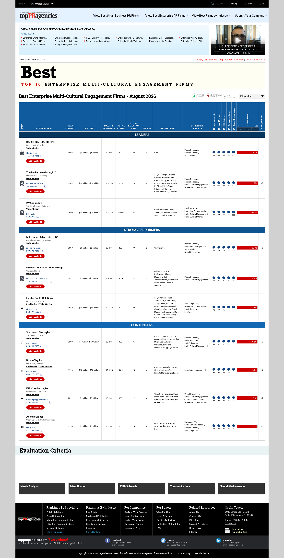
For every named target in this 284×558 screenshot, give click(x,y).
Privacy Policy (183, 553)
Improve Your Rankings (231, 59)
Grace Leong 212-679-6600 (32, 310)
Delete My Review (165, 520)
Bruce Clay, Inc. (34, 360)
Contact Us (195, 516)
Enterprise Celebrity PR (191, 41)
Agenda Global (34, 416)
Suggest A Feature (198, 524)
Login (262, 3)
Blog (234, 3)
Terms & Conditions (164, 553)
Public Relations (191, 150)
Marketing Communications (196, 187)
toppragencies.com (103, 553)
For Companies (135, 507)
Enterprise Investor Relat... (66, 38)
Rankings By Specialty (62, 507)
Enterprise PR (190, 422)
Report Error (195, 527)
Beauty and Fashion (96, 524)
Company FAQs (132, 527)
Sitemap (193, 531)
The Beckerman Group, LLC (41, 172)
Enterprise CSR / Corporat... (161, 38)
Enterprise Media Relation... (161, 41)
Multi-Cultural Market (193, 217)
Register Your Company (136, 512)
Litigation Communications (60, 524)
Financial (90, 527)
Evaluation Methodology (168, 524)
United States (42, 3)
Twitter (163, 540)
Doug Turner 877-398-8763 (32, 429)
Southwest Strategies (38, 332)
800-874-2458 (240, 520)
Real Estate (91, 512)
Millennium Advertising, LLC (42, 237)
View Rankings (163, 512)
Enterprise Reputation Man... (67, 41)
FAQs (159, 527)
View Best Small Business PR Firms (116, 15)
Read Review (31, 304)
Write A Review (32, 148)
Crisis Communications (194, 399)
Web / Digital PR (191, 303)
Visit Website (35, 160)
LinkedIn (218, 540)
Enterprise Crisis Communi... (130, 38)
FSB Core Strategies (37, 388)
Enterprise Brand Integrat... (35, 38)
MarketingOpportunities (239, 530)
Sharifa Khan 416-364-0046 (32, 154)
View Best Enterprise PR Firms (165, 15)
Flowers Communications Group (44, 267)
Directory (194, 520)
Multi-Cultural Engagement (196, 184)
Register (248, 3)
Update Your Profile (134, 520)
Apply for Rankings (134, 516)
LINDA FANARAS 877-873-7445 (33, 249)
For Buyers (163, 507)
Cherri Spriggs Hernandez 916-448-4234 (37, 401)
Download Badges (133, 524)
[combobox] (252, 96)
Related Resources (202, 507)
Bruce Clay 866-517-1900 (32, 372)
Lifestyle (187, 312)
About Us (194, 512)
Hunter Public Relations (39, 297)
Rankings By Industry (101, 507)
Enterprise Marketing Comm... (99, 41)
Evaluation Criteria (255, 59)
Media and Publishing (97, 516)
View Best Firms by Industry (210, 15)
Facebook (107, 540)
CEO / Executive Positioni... (98, 38)
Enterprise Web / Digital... (192, 38)
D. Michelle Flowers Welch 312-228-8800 (37, 280)
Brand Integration (192, 252)
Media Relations (191, 152)
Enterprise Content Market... (35, 41)
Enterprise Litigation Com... (67, 44)
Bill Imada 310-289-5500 (32, 215)
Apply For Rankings (207, 59)
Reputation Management (195, 246)
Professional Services (97, 520)
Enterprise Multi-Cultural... (34, 44)
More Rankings (54, 531)
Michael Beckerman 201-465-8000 (34, 184)
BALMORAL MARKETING (40, 141)
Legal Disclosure (201, 553)
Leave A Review (164, 516)
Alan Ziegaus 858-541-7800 (32, 344)
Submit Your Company (249, 15)
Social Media (189, 155)
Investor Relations (56, 527)
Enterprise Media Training (129, 41)
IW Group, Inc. (34, 202)
